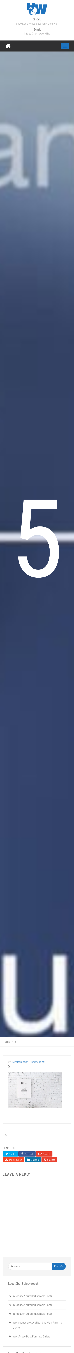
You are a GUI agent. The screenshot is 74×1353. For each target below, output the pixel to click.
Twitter (12, 1154)
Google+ (46, 1154)
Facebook (28, 1154)
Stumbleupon (15, 1160)
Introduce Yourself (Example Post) (32, 1296)
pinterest (50, 1160)
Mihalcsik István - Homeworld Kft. (28, 1062)
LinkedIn (34, 1160)
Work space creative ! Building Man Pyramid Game (37, 1325)
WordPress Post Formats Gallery (31, 1336)
